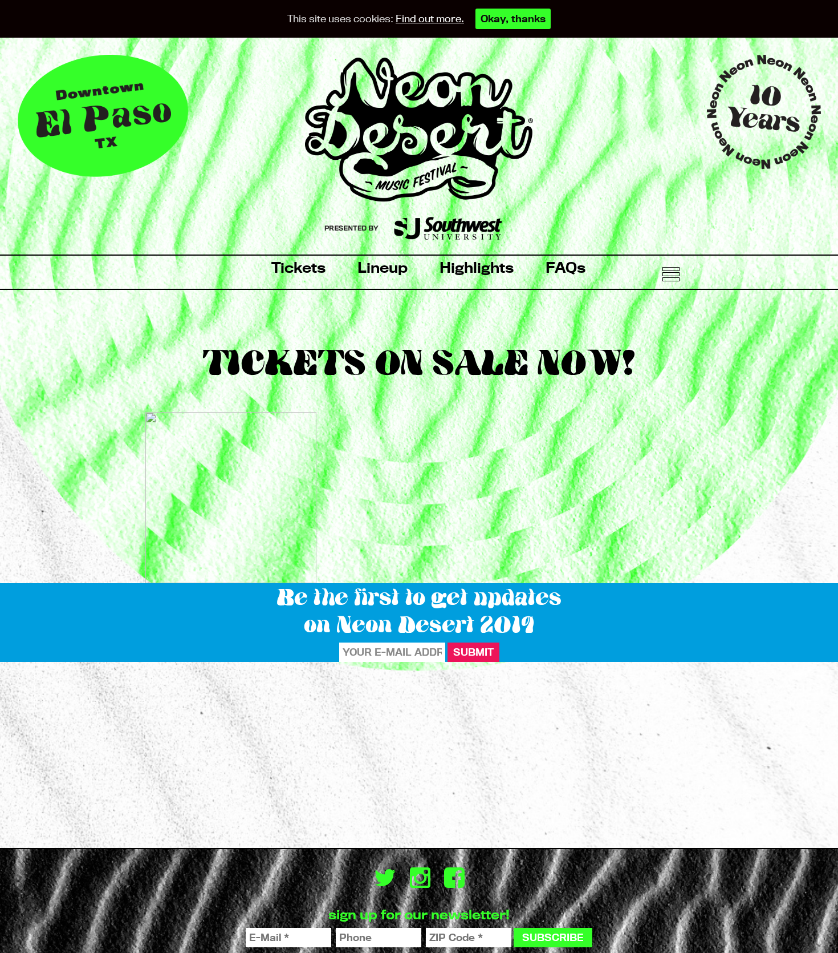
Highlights (477, 267)
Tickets (298, 267)
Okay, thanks (513, 19)
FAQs (565, 267)
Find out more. (430, 19)
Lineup (382, 267)
